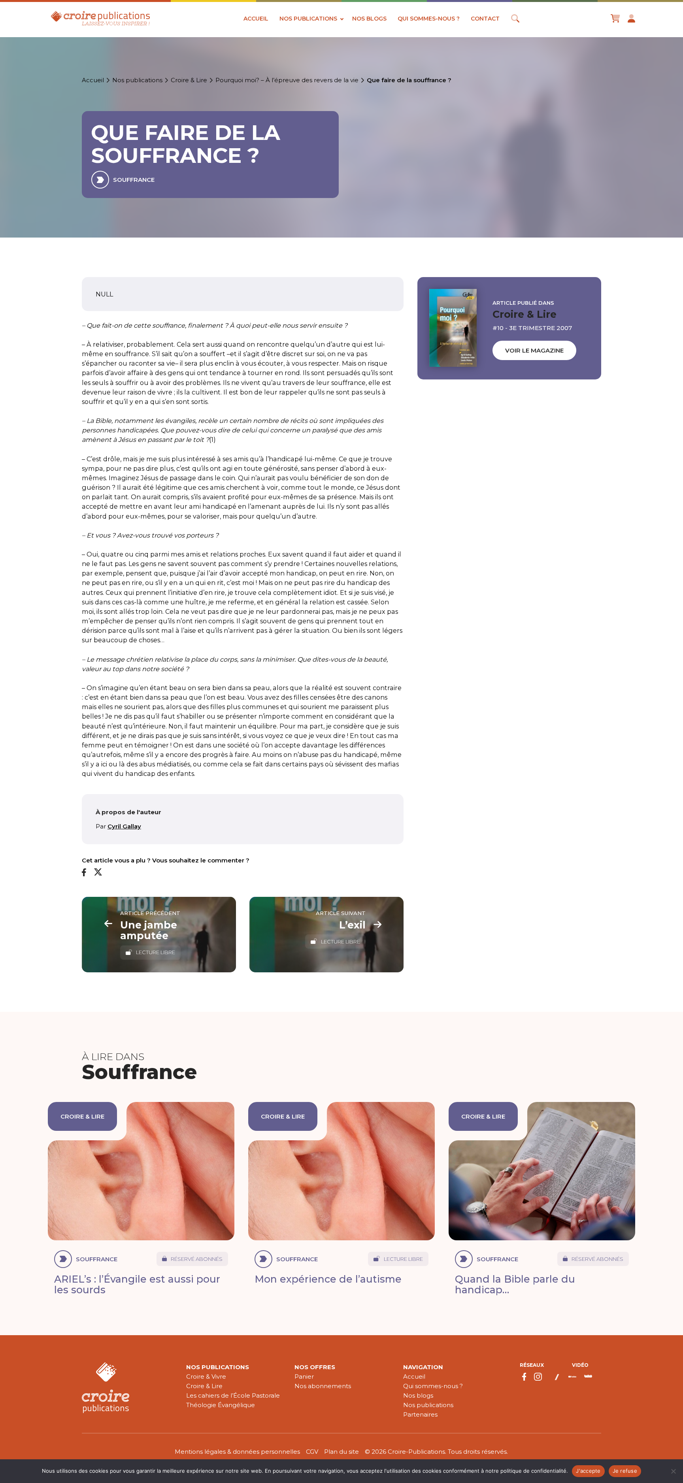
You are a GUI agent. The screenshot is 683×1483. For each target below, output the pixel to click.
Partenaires (420, 1414)
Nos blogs (369, 18)
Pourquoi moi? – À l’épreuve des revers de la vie (286, 80)
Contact (485, 18)
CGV (312, 1451)
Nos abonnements (322, 1386)
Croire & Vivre (206, 1376)
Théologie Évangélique (220, 1405)
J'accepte (588, 1471)
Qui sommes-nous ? (429, 18)
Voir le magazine (534, 351)
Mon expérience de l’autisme (328, 1279)
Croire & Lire (189, 80)
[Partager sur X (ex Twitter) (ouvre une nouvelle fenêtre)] (98, 872)
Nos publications (308, 18)
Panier (304, 1376)
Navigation (423, 1367)
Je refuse (625, 1471)
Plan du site (341, 1451)
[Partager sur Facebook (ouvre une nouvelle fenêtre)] (84, 872)
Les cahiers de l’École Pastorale (233, 1395)
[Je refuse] (673, 1471)
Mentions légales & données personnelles (237, 1451)
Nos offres (314, 1367)
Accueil (255, 18)
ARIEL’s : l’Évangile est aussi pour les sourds (137, 1284)
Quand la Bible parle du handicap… (515, 1284)
